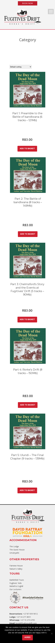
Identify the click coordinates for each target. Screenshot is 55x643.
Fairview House (16, 565)
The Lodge (14, 546)
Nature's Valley (15, 569)
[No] (51, 633)
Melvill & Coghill (16, 586)
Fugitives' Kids (15, 583)
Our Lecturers (15, 589)
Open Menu (51, 11)
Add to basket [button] (27, 148)
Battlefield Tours (16, 580)
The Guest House (17, 549)
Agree (27, 637)
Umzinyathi (14, 553)
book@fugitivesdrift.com (26, 623)
